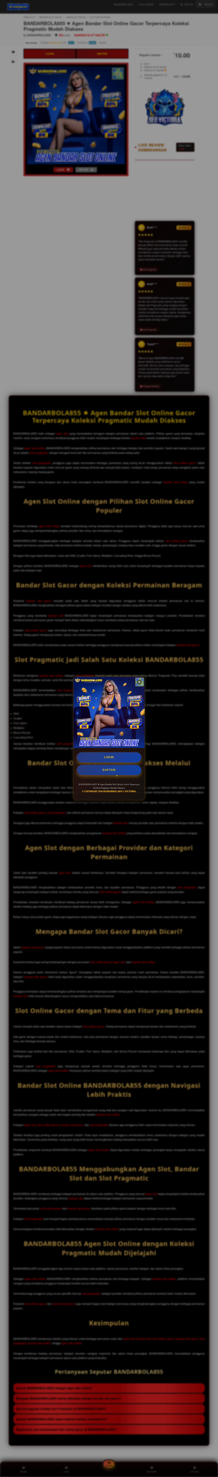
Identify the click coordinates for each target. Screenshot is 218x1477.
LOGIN (109, 757)
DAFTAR (109, 769)
